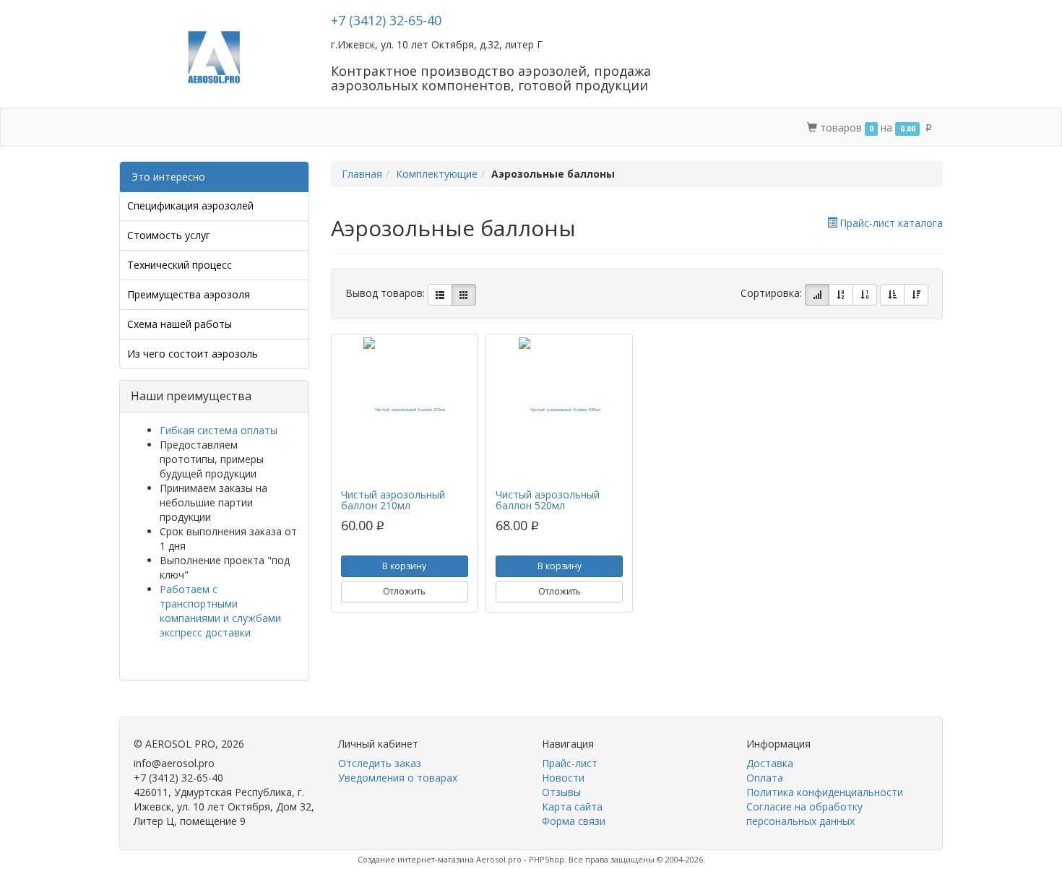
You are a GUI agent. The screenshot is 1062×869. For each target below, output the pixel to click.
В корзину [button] (404, 566)
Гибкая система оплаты (218, 430)
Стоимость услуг (168, 235)
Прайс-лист (569, 763)
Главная (362, 174)
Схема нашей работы (179, 324)
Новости (563, 777)
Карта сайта (572, 806)
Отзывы (561, 792)
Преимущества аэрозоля (188, 294)
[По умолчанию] (817, 295)
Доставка (247, 127)
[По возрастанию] (892, 295)
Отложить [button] (404, 591)
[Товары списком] (440, 295)
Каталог (182, 127)
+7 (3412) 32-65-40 (386, 20)
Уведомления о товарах (397, 777)
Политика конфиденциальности (824, 792)
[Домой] (135, 127)
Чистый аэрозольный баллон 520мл (548, 500)
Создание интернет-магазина (416, 859)
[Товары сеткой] (464, 295)
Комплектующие (437, 174)
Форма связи (573, 821)
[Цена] (864, 295)
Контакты (375, 127)
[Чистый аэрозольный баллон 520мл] (559, 409)
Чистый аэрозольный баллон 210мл (393, 500)
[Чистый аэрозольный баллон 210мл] (404, 409)
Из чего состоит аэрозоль (192, 353)
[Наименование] (841, 295)
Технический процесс (179, 265)
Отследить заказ (379, 763)
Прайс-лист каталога (891, 223)
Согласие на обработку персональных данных (804, 814)
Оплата (311, 127)
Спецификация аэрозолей (190, 205)
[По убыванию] (916, 295)
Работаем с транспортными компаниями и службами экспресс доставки (220, 610)
